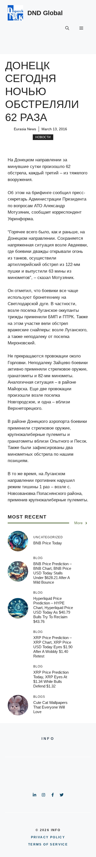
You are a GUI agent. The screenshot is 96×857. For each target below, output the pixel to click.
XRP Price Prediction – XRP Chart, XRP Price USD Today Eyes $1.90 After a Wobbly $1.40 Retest (52, 646)
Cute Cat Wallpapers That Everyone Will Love (50, 707)
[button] (67, 28)
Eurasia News (25, 129)
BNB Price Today (47, 543)
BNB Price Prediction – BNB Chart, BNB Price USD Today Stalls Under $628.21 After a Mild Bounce (52, 573)
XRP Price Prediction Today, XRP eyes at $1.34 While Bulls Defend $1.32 (51, 679)
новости (43, 137)
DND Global (45, 12)
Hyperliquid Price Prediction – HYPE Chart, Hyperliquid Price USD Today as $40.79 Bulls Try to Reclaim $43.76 (53, 610)
